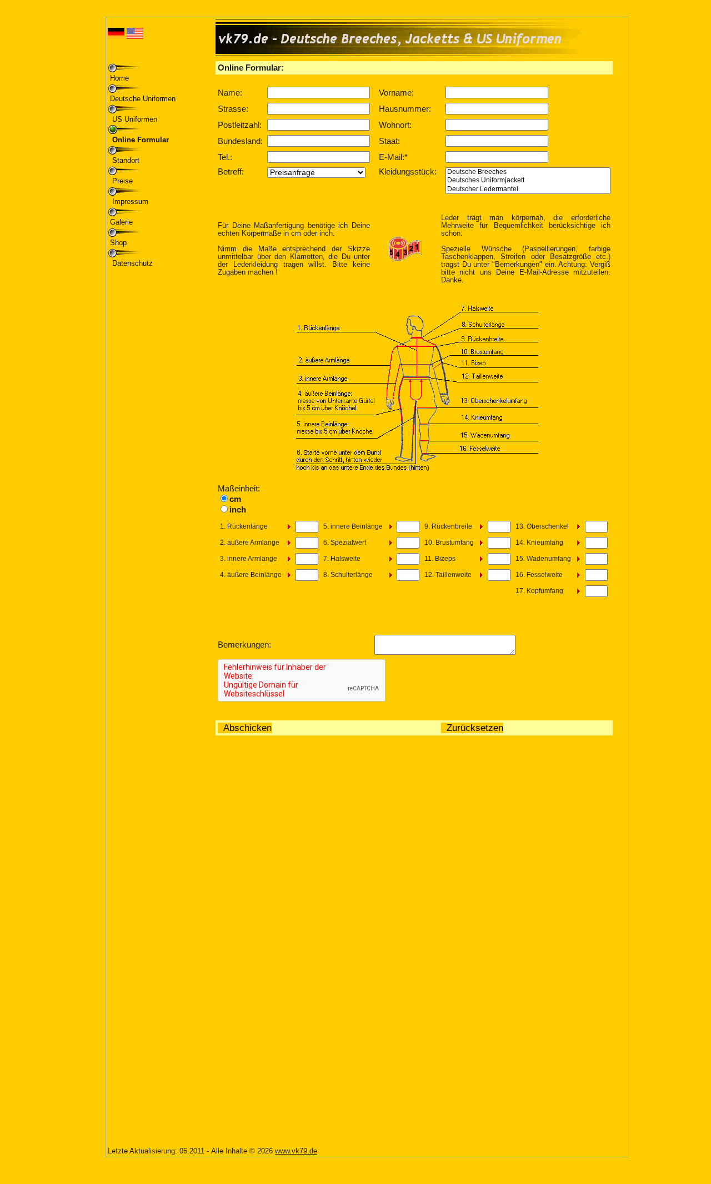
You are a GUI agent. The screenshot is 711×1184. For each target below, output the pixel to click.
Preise (121, 181)
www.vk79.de (296, 1151)
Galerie (121, 222)
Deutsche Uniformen (143, 98)
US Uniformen (133, 119)
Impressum (129, 201)
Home (119, 78)
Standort (124, 160)
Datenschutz (131, 263)
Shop (118, 242)
